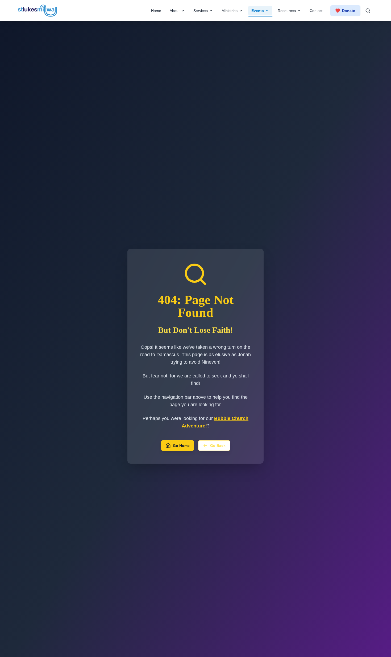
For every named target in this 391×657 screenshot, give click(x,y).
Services (200, 11)
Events (257, 11)
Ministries (230, 11)
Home (156, 11)
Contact (316, 11)
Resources (287, 11)
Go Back (218, 445)
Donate (348, 11)
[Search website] (368, 10)
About (175, 11)
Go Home (181, 445)
